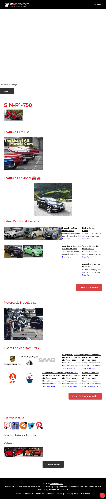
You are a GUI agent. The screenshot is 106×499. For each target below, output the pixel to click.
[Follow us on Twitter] (31, 423)
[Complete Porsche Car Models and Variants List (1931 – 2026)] (12, 355)
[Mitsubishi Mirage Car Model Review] (33, 246)
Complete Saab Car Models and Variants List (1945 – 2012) (91, 375)
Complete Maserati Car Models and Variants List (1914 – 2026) (52, 375)
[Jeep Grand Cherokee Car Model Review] (13, 246)
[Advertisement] (53, 27)
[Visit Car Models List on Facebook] (15, 423)
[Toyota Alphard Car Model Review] (52, 228)
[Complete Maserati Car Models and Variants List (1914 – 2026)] (29, 373)
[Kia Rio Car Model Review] (13, 228)
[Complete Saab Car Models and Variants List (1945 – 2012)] (46, 355)
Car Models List (56, 483)
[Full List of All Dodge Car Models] (13, 449)
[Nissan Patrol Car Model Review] (33, 228)
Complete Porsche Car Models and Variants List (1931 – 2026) (91, 357)
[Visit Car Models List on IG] (8, 423)
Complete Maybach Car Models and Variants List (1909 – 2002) (72, 357)
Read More (86, 239)
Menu (99, 4)
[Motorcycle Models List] (23, 309)
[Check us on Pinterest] (39, 423)
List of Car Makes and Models (85, 396)
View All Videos (53, 464)
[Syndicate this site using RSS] (23, 423)
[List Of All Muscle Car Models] (23, 139)
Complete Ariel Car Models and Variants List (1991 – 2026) (71, 375)
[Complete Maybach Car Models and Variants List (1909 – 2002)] (29, 355)
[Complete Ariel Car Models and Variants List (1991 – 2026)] (12, 373)
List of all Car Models (89, 287)
